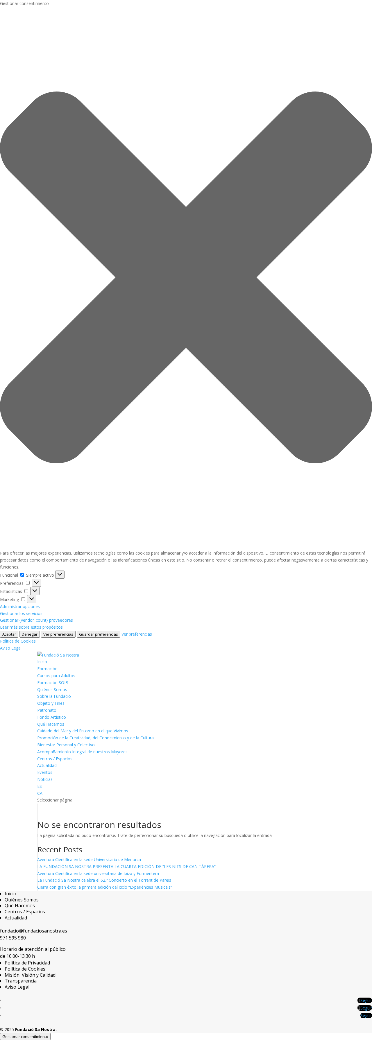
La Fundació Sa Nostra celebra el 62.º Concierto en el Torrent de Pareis (104, 880)
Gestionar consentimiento (25, 1036)
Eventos (44, 772)
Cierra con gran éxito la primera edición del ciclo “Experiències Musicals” (104, 887)
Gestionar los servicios (21, 613)
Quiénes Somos (52, 689)
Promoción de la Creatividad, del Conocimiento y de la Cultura (95, 737)
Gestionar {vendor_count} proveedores (36, 620)
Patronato (46, 710)
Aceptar (9, 634)
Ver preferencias (58, 634)
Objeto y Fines (51, 703)
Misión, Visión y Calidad (30, 975)
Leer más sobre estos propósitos (31, 627)
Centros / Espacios (54, 758)
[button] (186, 278)
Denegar (29, 634)
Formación (47, 668)
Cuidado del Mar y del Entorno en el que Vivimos (82, 731)
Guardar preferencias (98, 634)
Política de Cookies (18, 641)
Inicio (42, 661)
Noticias (45, 779)
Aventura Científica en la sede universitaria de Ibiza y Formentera (98, 873)
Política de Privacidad (27, 963)
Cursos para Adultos (56, 675)
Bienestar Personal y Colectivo (66, 744)
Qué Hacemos (50, 724)
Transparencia (21, 981)
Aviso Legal (11, 648)
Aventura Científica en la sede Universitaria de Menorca (89, 859)
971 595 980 (13, 938)
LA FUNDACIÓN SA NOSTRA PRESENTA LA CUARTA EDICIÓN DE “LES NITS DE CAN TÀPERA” (126, 866)
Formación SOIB (52, 682)
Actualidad (47, 765)
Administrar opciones (20, 606)
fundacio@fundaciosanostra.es (33, 931)
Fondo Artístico (51, 717)
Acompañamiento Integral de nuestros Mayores (82, 751)
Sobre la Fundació (54, 696)
